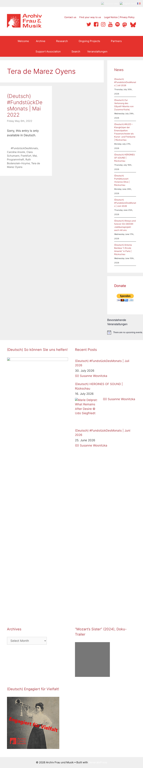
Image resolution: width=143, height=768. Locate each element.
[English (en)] (128, 3)
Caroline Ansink (16, 152)
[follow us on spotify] (117, 24)
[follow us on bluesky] (133, 24)
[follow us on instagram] (103, 24)
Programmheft (15, 159)
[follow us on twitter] (88, 24)
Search (76, 51)
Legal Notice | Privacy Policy (119, 17)
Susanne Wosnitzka (93, 376)
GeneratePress (98, 762)
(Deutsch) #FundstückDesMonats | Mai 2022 (24, 105)
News (118, 70)
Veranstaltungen (97, 51)
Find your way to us (90, 17)
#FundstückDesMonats (24, 148)
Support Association (48, 51)
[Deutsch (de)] (109, 3)
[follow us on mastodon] (125, 24)
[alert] (125, 332)
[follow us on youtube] (110, 24)
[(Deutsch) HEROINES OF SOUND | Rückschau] (88, 411)
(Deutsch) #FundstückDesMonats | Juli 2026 (125, 82)
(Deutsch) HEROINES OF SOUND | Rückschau (124, 157)
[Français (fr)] (138, 3)
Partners (116, 41)
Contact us (70, 17)
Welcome (23, 41)
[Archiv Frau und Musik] (24, 26)
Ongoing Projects (89, 41)
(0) (77, 376)
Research (62, 41)
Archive (40, 41)
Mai (35, 155)
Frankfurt (26, 155)
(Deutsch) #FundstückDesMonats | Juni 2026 (125, 202)
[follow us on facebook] (96, 24)
